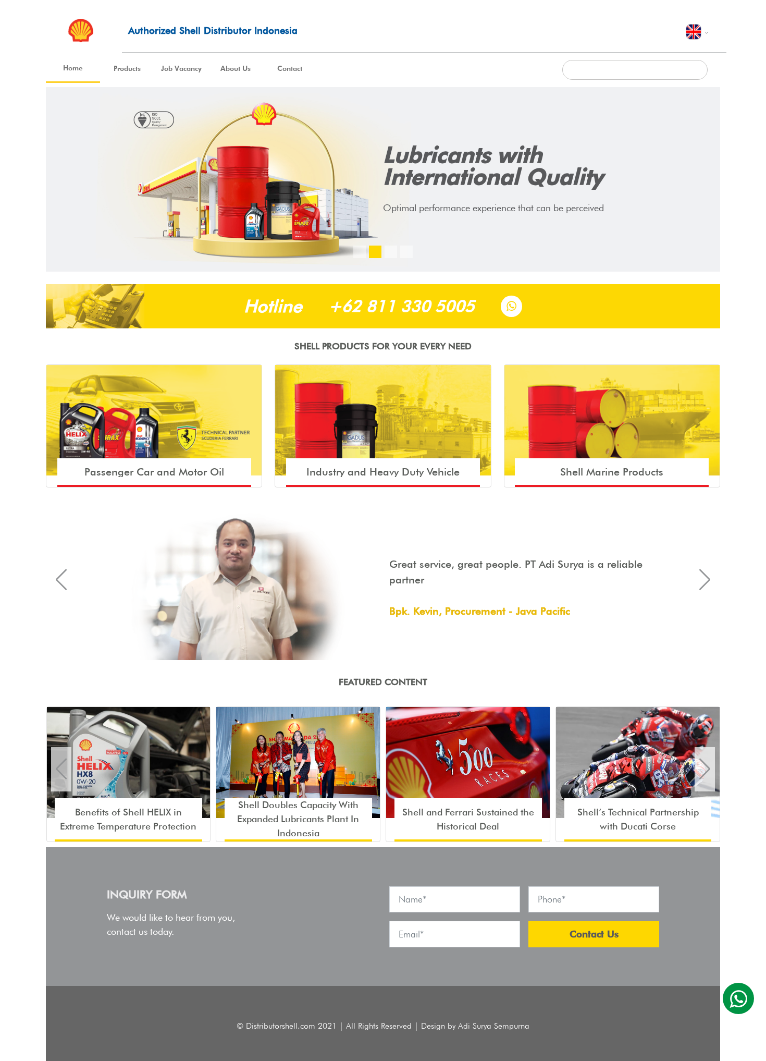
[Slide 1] (359, 251)
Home (73, 68)
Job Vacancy (181, 68)
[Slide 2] (375, 251)
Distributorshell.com (280, 1026)
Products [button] (127, 68)
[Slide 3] (391, 251)
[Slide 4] (406, 251)
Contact (289, 68)
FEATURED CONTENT (383, 681)
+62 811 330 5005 (401, 305)
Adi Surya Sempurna (493, 1026)
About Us (235, 68)
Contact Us (594, 934)
